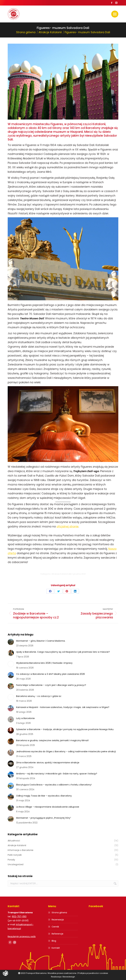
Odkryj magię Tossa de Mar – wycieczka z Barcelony (44, 795)
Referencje (57, 933)
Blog (54, 940)
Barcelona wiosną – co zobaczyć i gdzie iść (38, 696)
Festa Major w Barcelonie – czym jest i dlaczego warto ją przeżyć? (51, 685)
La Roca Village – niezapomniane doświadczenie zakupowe (47, 806)
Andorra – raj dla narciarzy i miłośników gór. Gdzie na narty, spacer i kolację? (56, 773)
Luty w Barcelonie (25, 718)
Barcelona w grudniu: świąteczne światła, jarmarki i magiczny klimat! (52, 740)
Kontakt (56, 947)
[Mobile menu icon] (114, 14)
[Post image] (11, 642)
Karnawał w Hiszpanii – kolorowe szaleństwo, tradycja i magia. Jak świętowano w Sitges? (62, 707)
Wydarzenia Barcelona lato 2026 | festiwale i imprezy (44, 663)
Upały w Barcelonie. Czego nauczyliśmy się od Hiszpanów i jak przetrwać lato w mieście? (63, 651)
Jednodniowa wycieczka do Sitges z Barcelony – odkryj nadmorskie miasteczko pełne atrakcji (66, 751)
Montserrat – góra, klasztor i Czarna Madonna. (40, 640)
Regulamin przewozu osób (22, 936)
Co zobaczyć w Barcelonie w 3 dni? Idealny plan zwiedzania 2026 (50, 674)
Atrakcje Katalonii (60, 573)
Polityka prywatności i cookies (93, 973)
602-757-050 (19, 916)
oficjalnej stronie (68, 526)
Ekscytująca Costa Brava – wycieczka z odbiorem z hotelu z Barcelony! (54, 784)
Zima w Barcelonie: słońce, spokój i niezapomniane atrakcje (47, 762)
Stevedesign (68, 976)
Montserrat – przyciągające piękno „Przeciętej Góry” (43, 817)
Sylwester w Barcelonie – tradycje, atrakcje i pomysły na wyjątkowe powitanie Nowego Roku (65, 729)
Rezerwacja (58, 919)
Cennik (55, 926)
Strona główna (59, 912)
